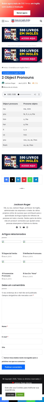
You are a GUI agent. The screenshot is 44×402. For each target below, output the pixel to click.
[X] (12, 179)
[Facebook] (6, 179)
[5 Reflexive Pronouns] (32, 245)
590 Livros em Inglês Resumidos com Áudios (22, 46)
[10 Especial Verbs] (11, 245)
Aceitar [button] (20, 394)
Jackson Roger (10, 83)
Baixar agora (22, 13)
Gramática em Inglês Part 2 (19, 67)
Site (3, 347)
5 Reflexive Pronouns (32, 253)
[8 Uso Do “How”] (32, 265)
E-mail (5, 337)
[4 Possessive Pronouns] (11, 265)
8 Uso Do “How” (30, 273)
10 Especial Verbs (9, 253)
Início (5, 67)
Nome (5, 326)
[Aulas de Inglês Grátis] (20, 21)
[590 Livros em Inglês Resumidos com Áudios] (22, 34)
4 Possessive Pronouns (7, 274)
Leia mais (10, 394)
